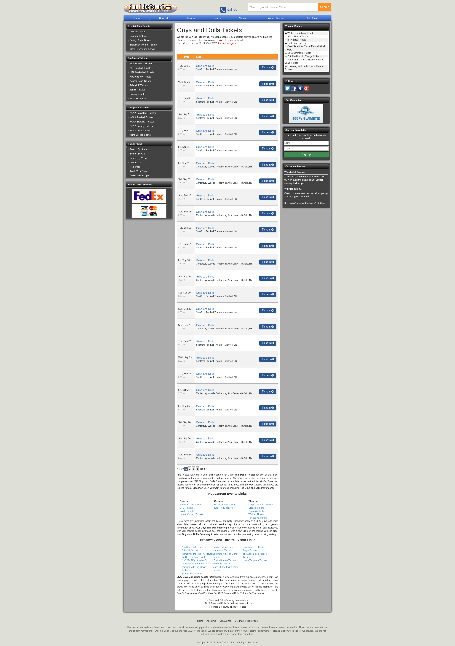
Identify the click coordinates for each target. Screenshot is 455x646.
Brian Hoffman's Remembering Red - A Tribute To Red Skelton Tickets (197, 553)
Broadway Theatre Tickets (143, 44)
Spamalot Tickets (257, 511)
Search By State (138, 149)
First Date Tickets (296, 43)
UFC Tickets (186, 507)
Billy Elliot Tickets (296, 39)
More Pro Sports (138, 98)
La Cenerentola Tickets (299, 53)
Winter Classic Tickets (191, 514)
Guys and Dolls (205, 65)
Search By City (137, 153)
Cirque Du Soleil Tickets (260, 504)
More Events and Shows (142, 49)
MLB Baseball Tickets (141, 63)
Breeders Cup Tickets (191, 504)
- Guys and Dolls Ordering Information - (227, 600)
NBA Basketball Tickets (142, 72)
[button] (149, 26)
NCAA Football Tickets (141, 117)
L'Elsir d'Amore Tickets (224, 560)
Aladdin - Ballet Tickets (194, 547)
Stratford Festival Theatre (209, 69)
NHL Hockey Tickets (140, 76)
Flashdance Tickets (192, 573)
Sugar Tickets (250, 550)
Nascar (243, 18)
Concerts (164, 18)
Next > (203, 469)
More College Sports (140, 135)
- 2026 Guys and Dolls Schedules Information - (228, 603)
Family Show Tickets (140, 40)
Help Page (135, 166)
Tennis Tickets (137, 89)
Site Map (239, 621)
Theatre (216, 18)
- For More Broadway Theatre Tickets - (227, 606)
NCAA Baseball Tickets (142, 121)
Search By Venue (139, 158)
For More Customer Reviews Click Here (304, 203)
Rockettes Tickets (257, 517)
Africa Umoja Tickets (298, 36)
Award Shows (275, 18)
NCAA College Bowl (140, 130)
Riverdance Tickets (253, 547)
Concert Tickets (138, 31)
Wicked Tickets (256, 514)
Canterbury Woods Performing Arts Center (217, 166)
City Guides (313, 18)
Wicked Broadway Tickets (300, 33)
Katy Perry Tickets (224, 507)
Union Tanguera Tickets (255, 560)
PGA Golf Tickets (139, 85)
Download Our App (139, 175)
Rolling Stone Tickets (225, 504)
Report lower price (227, 43)
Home (137, 18)
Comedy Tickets (138, 36)
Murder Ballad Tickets (223, 563)
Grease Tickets (256, 507)
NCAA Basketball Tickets (143, 113)
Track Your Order (138, 171)
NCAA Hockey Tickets (141, 126)
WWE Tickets (187, 511)
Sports (191, 18)
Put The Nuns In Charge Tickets (304, 56)
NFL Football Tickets (140, 68)
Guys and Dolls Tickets (241, 474)
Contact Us (135, 162)
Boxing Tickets (137, 94)
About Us (211, 621)
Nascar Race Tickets (140, 81)
